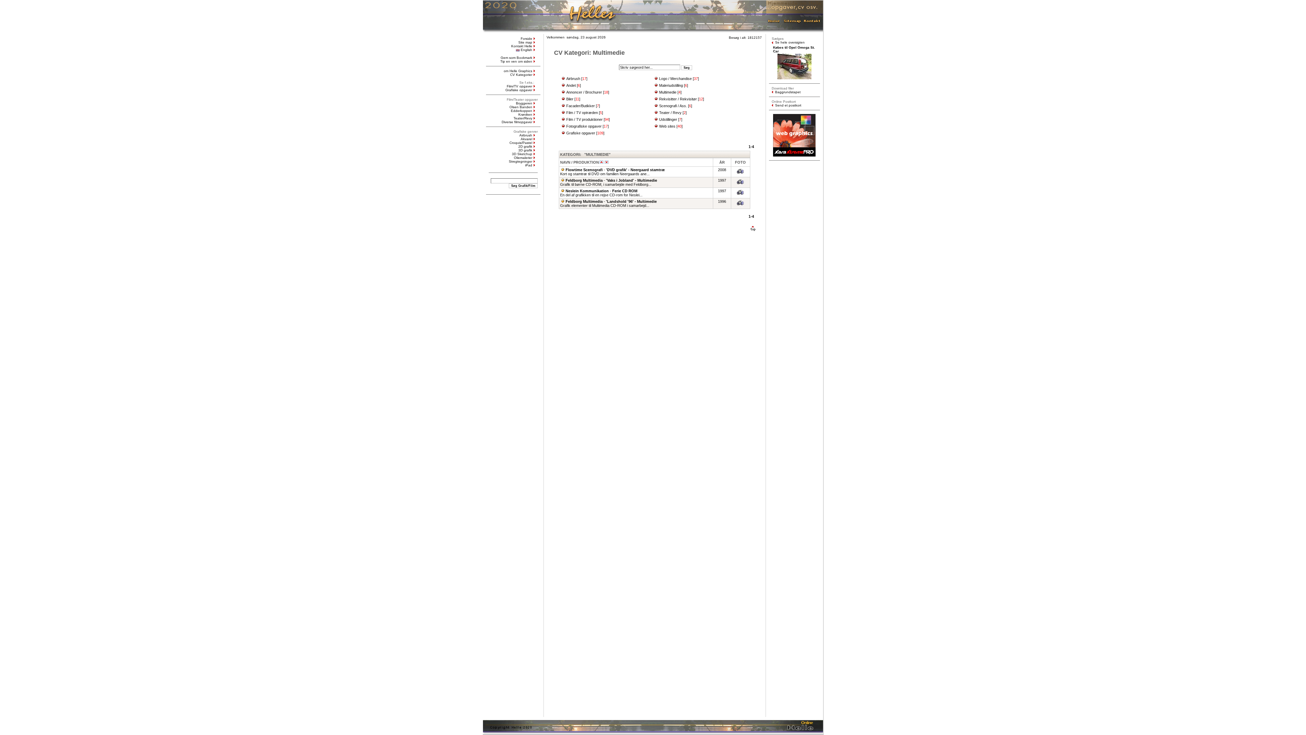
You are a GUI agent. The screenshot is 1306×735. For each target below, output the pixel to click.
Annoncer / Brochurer (584, 92)
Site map (525, 42)
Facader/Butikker (580, 106)
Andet (571, 85)
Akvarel (526, 139)
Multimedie (667, 92)
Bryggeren (524, 103)
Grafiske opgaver (518, 90)
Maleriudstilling (671, 85)
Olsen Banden (520, 107)
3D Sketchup (522, 154)
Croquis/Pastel (520, 143)
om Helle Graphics (518, 71)
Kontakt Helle (521, 46)
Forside (526, 38)
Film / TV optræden (582, 113)
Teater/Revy (523, 118)
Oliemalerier (523, 158)
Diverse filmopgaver (517, 122)
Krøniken (525, 114)
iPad (528, 165)
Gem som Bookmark (516, 58)
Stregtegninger (520, 161)
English (526, 50)
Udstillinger (668, 119)
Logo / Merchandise (675, 79)
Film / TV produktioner (584, 119)
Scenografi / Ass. (673, 106)
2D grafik (525, 146)
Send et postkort (788, 105)
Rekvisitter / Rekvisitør (678, 99)
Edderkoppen (521, 111)
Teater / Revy (670, 113)
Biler (569, 99)
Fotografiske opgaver (584, 126)
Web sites (667, 126)
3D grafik (525, 150)
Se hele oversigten (790, 42)
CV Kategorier (521, 75)
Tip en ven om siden (516, 61)
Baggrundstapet (788, 92)
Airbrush (525, 135)
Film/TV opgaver (519, 86)
